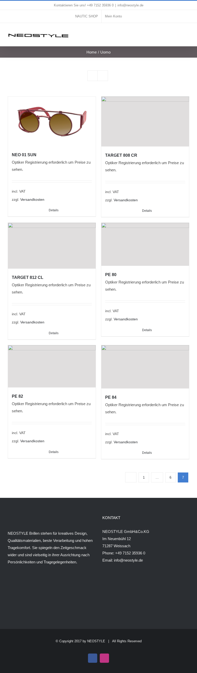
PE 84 (110, 397)
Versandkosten (32, 200)
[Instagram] (16, 582)
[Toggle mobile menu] (187, 33)
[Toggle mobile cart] (178, 33)
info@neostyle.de (130, 5)
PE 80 (110, 274)
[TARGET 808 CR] (145, 121)
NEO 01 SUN (24, 155)
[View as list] (103, 76)
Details (147, 211)
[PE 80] (145, 244)
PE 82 (17, 396)
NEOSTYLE (96, 641)
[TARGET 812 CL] (52, 246)
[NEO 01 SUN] (52, 121)
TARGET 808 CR (121, 155)
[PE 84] (145, 366)
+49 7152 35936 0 (130, 553)
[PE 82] (52, 366)
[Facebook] (9, 582)
